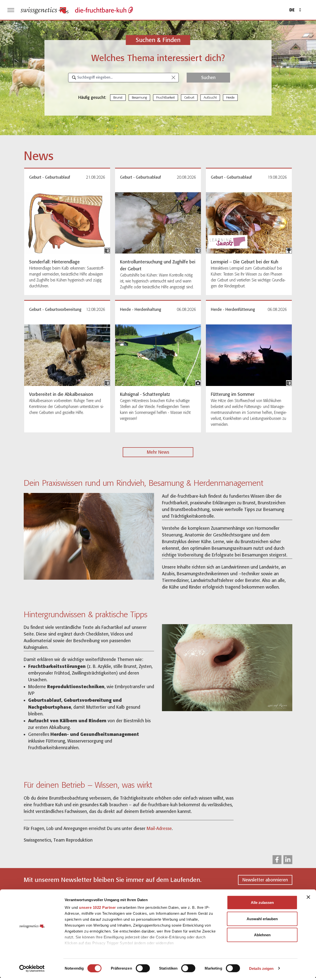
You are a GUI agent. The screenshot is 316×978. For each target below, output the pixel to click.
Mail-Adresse (159, 828)
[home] (45, 10)
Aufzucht (210, 97)
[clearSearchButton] (173, 77)
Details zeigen (261, 968)
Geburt (189, 97)
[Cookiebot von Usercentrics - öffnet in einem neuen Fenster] (32, 968)
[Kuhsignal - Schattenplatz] (158, 355)
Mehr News (158, 452)
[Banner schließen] (308, 897)
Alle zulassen (262, 902)
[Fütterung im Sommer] (249, 355)
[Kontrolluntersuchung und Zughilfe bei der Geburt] (158, 223)
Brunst (117, 97)
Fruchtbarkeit (165, 97)
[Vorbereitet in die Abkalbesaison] (67, 355)
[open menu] (11, 10)
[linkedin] (287, 859)
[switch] (143, 968)
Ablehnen (262, 935)
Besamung (139, 97)
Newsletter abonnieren (265, 880)
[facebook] (277, 859)
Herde (230, 97)
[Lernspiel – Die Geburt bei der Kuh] (249, 223)
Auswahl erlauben (262, 918)
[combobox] (123, 77)
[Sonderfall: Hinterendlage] (67, 223)
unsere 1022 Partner (97, 907)
